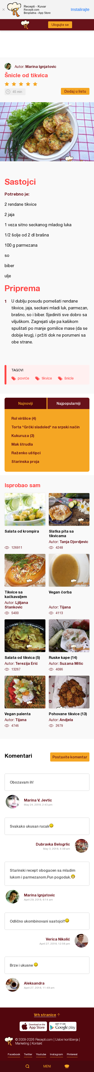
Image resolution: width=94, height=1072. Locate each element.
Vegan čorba (69, 584)
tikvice (47, 378)
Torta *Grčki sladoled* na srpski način (45, 427)
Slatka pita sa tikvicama (69, 521)
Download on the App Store (33, 1026)
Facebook (14, 1054)
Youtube (41, 1054)
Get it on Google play (62, 1026)
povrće (23, 378)
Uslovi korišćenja (66, 1039)
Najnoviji (25, 403)
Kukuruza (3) (22, 435)
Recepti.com (9, 1041)
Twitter (28, 1054)
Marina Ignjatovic (40, 66)
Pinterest (72, 1054)
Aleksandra (34, 983)
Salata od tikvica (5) (25, 645)
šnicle (69, 378)
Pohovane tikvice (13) (69, 702)
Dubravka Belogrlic (53, 844)
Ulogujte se (60, 25)
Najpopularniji (69, 403)
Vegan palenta (25, 702)
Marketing (22, 1043)
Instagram (56, 1054)
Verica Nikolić (58, 939)
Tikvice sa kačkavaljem (25, 584)
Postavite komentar (69, 757)
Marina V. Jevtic (38, 800)
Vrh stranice (45, 1014)
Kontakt (37, 1043)
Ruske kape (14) (69, 645)
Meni (47, 1066)
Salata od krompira (25, 521)
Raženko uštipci (26, 453)
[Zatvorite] (3, 9)
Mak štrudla (22, 444)
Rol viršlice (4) (23, 418)
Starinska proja (25, 461)
